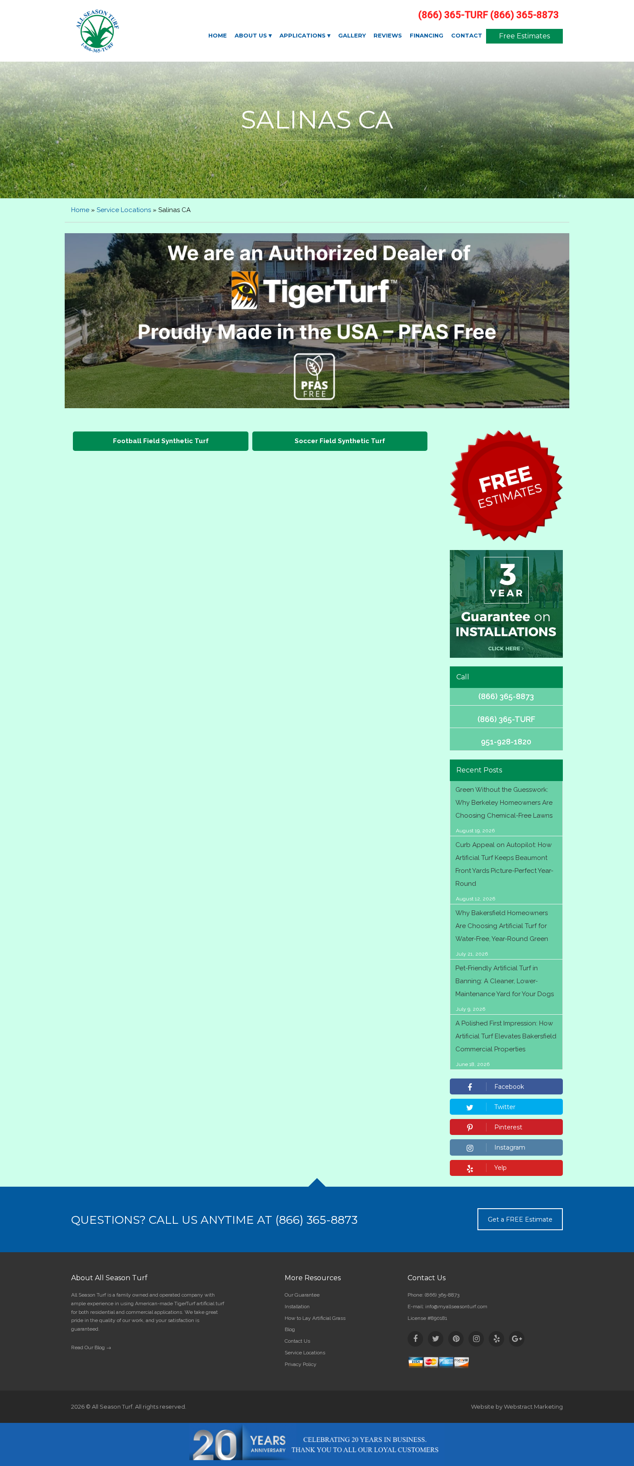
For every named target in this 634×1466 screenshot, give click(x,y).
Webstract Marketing (533, 1406)
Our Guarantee (302, 1295)
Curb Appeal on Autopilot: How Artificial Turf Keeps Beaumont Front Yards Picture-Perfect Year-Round (504, 864)
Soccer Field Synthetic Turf (340, 441)
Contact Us (297, 1341)
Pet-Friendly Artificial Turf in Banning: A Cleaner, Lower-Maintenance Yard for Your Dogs (504, 981)
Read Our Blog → (91, 1347)
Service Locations (124, 210)
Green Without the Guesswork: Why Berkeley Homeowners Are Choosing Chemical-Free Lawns (503, 802)
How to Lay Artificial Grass (315, 1318)
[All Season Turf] (128, 31)
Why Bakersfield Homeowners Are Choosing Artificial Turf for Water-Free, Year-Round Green (501, 926)
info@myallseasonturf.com (456, 1306)
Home (80, 210)
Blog (290, 1329)
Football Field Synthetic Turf (161, 441)
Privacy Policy (301, 1364)
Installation (297, 1306)
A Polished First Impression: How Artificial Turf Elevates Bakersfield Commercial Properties (505, 1036)
